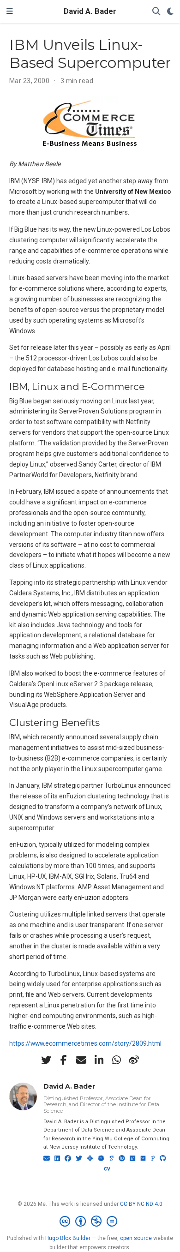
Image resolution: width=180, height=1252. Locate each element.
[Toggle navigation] (9, 11)
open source (136, 1238)
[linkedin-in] (99, 1060)
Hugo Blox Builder (67, 1238)
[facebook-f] (64, 1060)
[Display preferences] (170, 11)
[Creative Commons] (90, 1222)
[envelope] (81, 1060)
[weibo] (134, 1060)
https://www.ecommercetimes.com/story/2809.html (85, 1043)
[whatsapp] (116, 1060)
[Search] (156, 11)
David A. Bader (90, 11)
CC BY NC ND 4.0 (141, 1204)
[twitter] (46, 1060)
